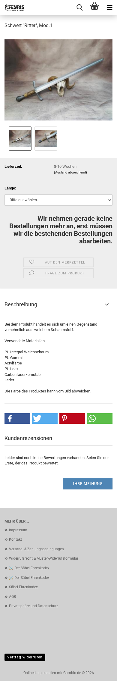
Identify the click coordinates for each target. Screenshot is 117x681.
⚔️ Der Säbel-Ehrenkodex (29, 568)
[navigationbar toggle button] (109, 7)
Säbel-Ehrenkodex (23, 587)
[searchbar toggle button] (79, 7)
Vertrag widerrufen (25, 657)
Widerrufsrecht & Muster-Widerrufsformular (43, 558)
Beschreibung (20, 304)
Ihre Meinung (88, 483)
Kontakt (15, 539)
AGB (12, 597)
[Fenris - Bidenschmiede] (12, 7)
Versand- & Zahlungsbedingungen (36, 549)
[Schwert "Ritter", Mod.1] (58, 79)
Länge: (10, 188)
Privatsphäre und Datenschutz (33, 606)
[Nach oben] (101, 671)
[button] (17, 418)
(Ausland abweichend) (70, 172)
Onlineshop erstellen (39, 673)
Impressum (18, 530)
